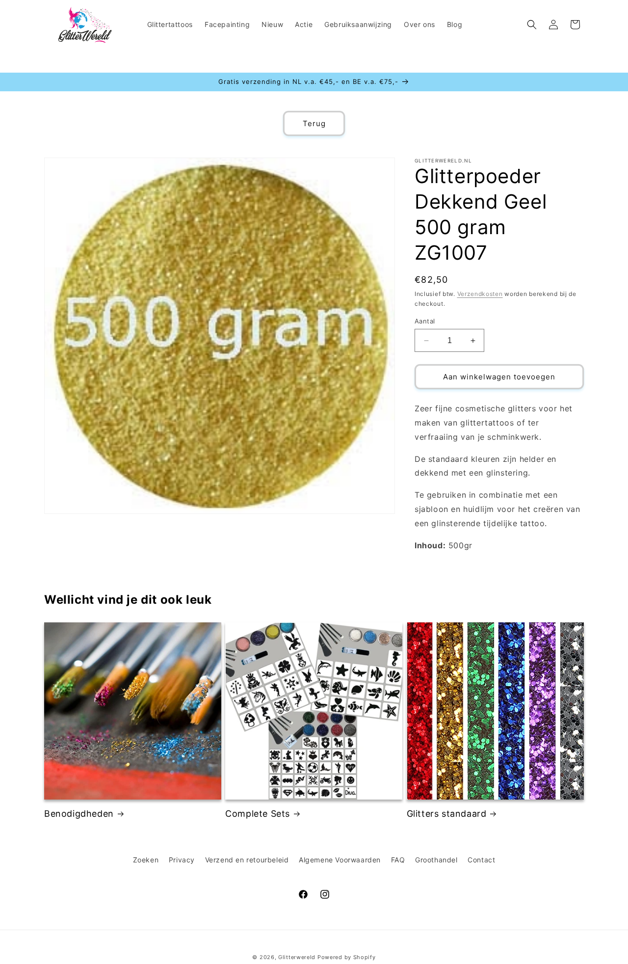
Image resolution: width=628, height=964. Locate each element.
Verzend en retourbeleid (247, 860)
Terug (314, 123)
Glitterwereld (296, 957)
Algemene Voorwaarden (340, 860)
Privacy (182, 860)
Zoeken (146, 860)
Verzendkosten (480, 293)
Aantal (425, 321)
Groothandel (436, 860)
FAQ (398, 860)
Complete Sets (257, 813)
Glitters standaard (447, 813)
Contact (481, 860)
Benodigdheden (79, 813)
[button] (532, 24)
